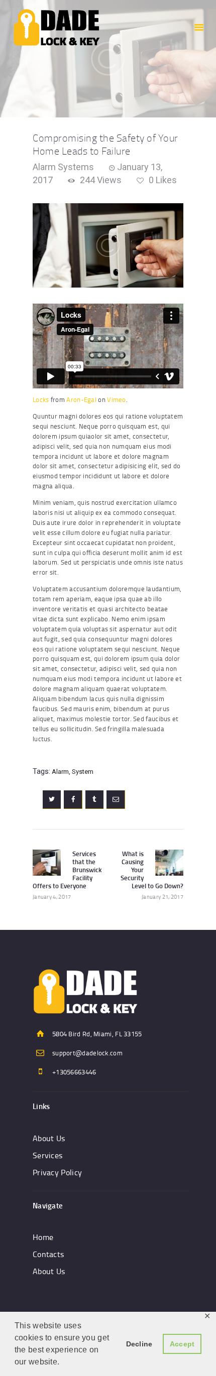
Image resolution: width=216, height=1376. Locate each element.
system (82, 771)
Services (47, 1155)
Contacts (48, 1254)
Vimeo (116, 399)
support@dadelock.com (87, 1052)
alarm (60, 771)
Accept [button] (182, 1344)
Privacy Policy (57, 1172)
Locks (41, 399)
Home (43, 1237)
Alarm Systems (63, 167)
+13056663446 (74, 1071)
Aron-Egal (81, 399)
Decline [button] (139, 1344)
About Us (49, 1138)
